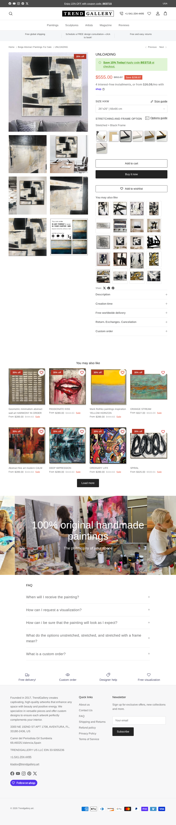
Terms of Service (89, 739)
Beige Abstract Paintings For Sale (35, 47)
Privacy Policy (87, 733)
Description (103, 294)
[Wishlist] (149, 13)
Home (11, 47)
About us (84, 704)
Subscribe (123, 731)
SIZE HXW (102, 101)
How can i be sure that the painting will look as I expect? (71, 623)
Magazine (106, 25)
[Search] (11, 14)
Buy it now (131, 174)
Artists (89, 25)
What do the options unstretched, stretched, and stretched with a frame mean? (83, 638)
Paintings (52, 25)
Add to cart (131, 163)
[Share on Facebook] (108, 288)
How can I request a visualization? (54, 610)
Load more (88, 483)
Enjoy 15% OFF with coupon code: (83, 3)
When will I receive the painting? (52, 597)
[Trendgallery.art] (88, 14)
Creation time (104, 303)
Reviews (124, 25)
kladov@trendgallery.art (24, 764)
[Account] (157, 14)
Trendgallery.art (26, 808)
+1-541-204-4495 (134, 13)
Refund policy (87, 727)
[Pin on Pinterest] (113, 288)
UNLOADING (61, 47)
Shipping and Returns (92, 721)
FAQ (81, 716)
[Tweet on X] (104, 288)
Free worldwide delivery (111, 312)
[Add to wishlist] (41, 372)
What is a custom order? (46, 654)
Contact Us (85, 710)
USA (165, 3)
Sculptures (71, 25)
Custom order (104, 331)
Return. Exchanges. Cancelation (116, 321)
